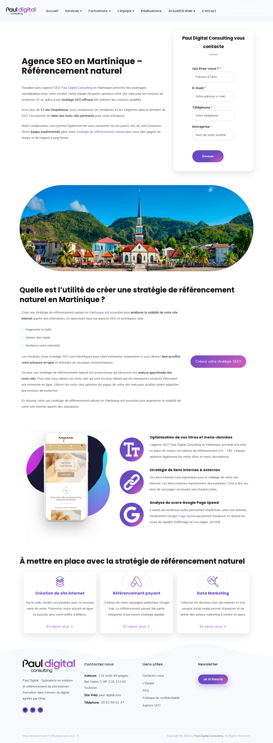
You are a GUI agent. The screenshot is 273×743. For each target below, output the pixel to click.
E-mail (199, 88)
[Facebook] (25, 710)
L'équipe (148, 683)
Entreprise (202, 127)
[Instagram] (40, 710)
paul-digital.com (110, 695)
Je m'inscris (213, 679)
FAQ (145, 690)
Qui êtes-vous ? (206, 69)
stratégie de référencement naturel (100, 132)
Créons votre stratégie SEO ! (218, 361)
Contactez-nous (153, 675)
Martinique (96, 312)
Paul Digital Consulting (76, 88)
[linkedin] (32, 710)
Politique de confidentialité (161, 698)
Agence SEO (151, 705)
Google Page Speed (181, 516)
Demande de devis (249, 11)
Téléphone (202, 108)
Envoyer (208, 156)
